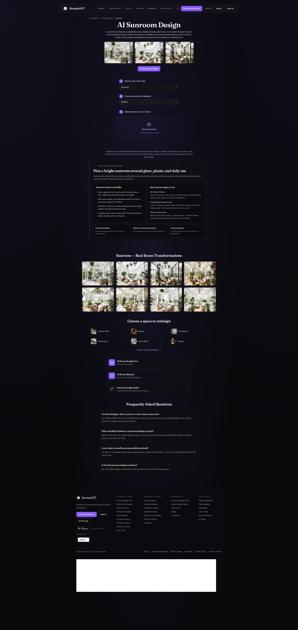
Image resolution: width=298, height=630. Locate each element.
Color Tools (203, 512)
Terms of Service (215, 551)
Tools (128, 8)
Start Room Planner (87, 514)
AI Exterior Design (150, 504)
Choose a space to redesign (147, 350)
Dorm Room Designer (125, 504)
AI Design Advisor (123, 519)
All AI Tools (121, 530)
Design (101, 8)
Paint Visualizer (204, 504)
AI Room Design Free (124, 501)
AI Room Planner (123, 508)
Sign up (230, 8)
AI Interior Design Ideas (180, 501)
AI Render (147, 523)
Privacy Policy (200, 551)
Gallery (140, 8)
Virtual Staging (122, 515)
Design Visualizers (206, 501)
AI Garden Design (150, 512)
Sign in (219, 8)
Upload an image (150, 69)
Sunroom (125, 87)
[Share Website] (178, 8)
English (82, 540)
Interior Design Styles (179, 504)
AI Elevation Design (151, 508)
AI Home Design (150, 501)
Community (152, 8)
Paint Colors (176, 508)
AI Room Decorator (124, 512)
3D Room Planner (150, 519)
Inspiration (115, 8)
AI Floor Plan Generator (152, 515)
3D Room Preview (123, 527)
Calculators (203, 508)
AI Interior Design (106, 18)
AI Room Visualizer (124, 523)
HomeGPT (188, 551)
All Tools (202, 519)
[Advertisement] (146, 575)
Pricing (208, 8)
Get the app (166, 8)
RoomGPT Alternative (160, 551)
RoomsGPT (93, 18)
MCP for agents (176, 551)
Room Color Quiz (205, 515)
